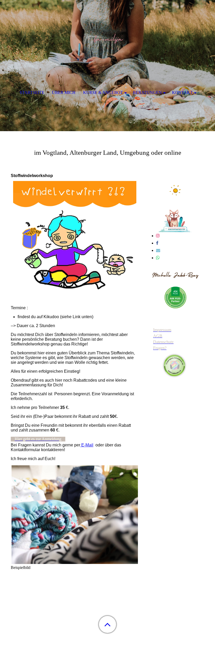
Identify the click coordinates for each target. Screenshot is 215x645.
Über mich (64, 92)
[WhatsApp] (158, 257)
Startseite (32, 92)
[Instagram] (158, 235)
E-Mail (86, 445)
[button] (107, 624)
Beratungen (147, 92)
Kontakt (182, 92)
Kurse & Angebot (103, 92)
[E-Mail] (158, 250)
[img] (107, 33)
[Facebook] (157, 243)
